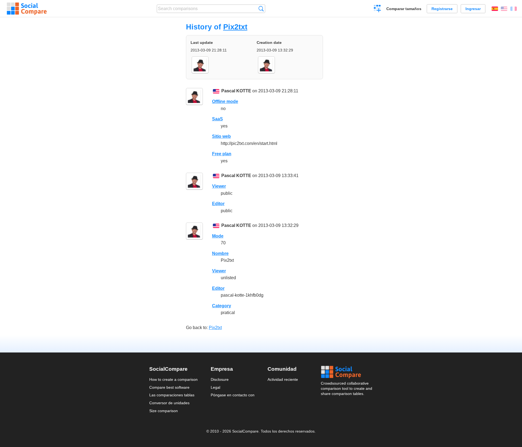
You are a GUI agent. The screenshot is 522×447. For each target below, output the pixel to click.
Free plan (221, 153)
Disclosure (220, 379)
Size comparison (163, 411)
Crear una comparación (377, 9)
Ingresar (473, 9)
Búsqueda (261, 8)
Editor (218, 203)
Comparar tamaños (403, 9)
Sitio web (221, 136)
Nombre (220, 253)
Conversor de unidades (169, 403)
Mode (217, 236)
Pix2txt (235, 27)
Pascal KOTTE (236, 91)
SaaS (217, 119)
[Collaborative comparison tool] (26, 8)
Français (513, 9)
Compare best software (169, 387)
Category (221, 305)
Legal (215, 387)
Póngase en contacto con (232, 395)
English (504, 9)
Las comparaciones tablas (171, 395)
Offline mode (225, 101)
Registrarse (442, 9)
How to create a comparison (173, 379)
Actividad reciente (283, 379)
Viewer (219, 186)
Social (347, 372)
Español (495, 9)
